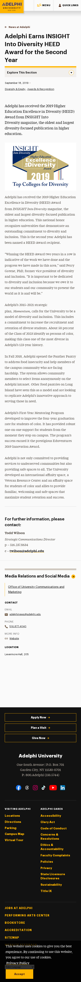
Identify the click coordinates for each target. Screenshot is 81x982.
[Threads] (27, 787)
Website (14, 638)
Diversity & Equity (15, 89)
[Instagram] (35, 787)
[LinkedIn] (62, 787)
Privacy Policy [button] (17, 963)
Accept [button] (19, 974)
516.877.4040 (17, 626)
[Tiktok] (43, 787)
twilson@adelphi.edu (27, 551)
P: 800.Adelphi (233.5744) (40, 775)
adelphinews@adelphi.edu (25, 614)
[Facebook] (18, 787)
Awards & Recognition (40, 89)
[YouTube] (53, 787)
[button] (43, 5)
